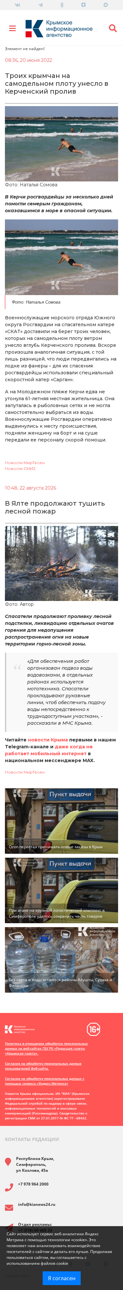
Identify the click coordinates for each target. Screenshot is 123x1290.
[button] (113, 28)
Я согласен (61, 1278)
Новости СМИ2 (20, 468)
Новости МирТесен (25, 462)
